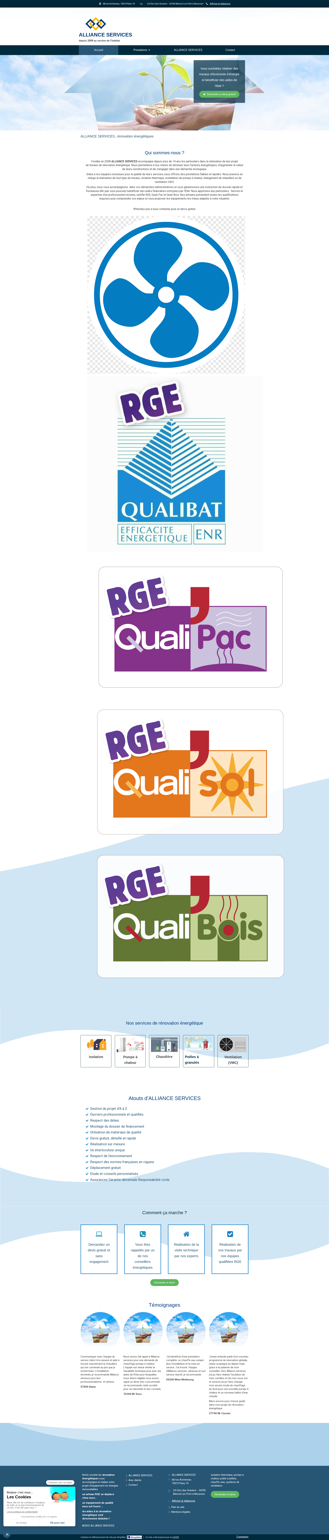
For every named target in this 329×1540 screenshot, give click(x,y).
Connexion (242, 1536)
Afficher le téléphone (220, 3)
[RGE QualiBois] (190, 916)
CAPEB (175, 1537)
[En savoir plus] (95, 1044)
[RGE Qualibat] (175, 464)
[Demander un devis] (233, 1044)
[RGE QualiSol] (190, 772)
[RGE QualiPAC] (190, 627)
